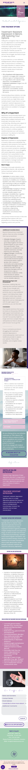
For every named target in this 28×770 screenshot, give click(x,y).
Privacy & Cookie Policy (13, 768)
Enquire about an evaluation (14, 454)
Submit (22, 718)
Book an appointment (15, 725)
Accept (14, 766)
